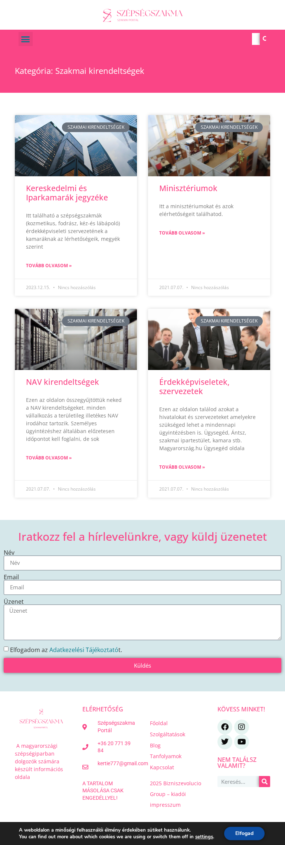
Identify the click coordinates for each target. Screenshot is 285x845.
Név (9, 553)
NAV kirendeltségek (62, 382)
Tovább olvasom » (49, 265)
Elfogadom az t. (66, 649)
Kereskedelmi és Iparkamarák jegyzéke (67, 193)
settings (204, 836)
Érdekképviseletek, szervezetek (194, 386)
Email (11, 577)
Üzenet (14, 602)
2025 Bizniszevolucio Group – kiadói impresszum (175, 794)
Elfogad (244, 833)
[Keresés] (266, 39)
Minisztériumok (188, 188)
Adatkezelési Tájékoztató (83, 649)
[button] (26, 39)
